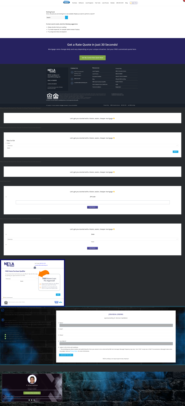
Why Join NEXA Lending (121, 79)
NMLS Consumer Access (121, 71)
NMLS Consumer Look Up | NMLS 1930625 (17, 302)
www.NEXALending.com (54, 77)
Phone (61, 335)
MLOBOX (75, 105)
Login (117, 84)
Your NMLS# (63, 341)
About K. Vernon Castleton (121, 76)
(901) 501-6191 (77, 78)
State (8, 143)
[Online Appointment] (66, 3)
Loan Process (95, 73)
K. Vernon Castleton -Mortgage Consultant (60, 105)
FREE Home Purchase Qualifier (99, 81)
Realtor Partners (119, 81)
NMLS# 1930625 (119, 73)
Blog (93, 79)
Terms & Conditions (96, 87)
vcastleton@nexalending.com (80, 82)
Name (61, 323)
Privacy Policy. (74, 351)
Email (61, 329)
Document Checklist (96, 76)
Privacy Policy (119, 68)
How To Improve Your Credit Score (99, 84)
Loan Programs (95, 71)
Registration (118, 87)
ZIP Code (93, 197)
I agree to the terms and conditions (69, 347)
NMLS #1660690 (52, 80)
